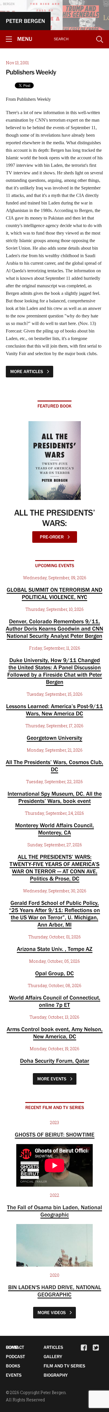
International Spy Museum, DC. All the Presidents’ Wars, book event (55, 797)
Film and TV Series (64, 1365)
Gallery (53, 1356)
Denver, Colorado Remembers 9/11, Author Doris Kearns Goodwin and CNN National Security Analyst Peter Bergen (54, 628)
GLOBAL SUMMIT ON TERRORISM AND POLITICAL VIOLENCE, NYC (54, 593)
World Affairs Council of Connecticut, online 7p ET (54, 1001)
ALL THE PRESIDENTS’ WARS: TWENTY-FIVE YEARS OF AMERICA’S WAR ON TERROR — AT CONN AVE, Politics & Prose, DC (54, 868)
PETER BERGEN (25, 21)
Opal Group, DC (54, 973)
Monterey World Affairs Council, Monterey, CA (54, 829)
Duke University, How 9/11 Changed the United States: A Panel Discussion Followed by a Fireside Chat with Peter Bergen (54, 671)
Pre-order (52, 536)
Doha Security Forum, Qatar (54, 1060)
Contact (15, 1347)
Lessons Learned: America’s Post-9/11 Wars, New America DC (54, 710)
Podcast (15, 1356)
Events (14, 1375)
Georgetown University (54, 738)
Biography (56, 1375)
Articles (53, 1347)
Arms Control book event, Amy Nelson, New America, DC (55, 1033)
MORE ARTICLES (27, 371)
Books (13, 1365)
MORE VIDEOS (52, 1312)
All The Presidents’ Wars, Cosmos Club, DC (54, 765)
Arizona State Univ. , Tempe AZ (54, 949)
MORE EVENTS (52, 1078)
